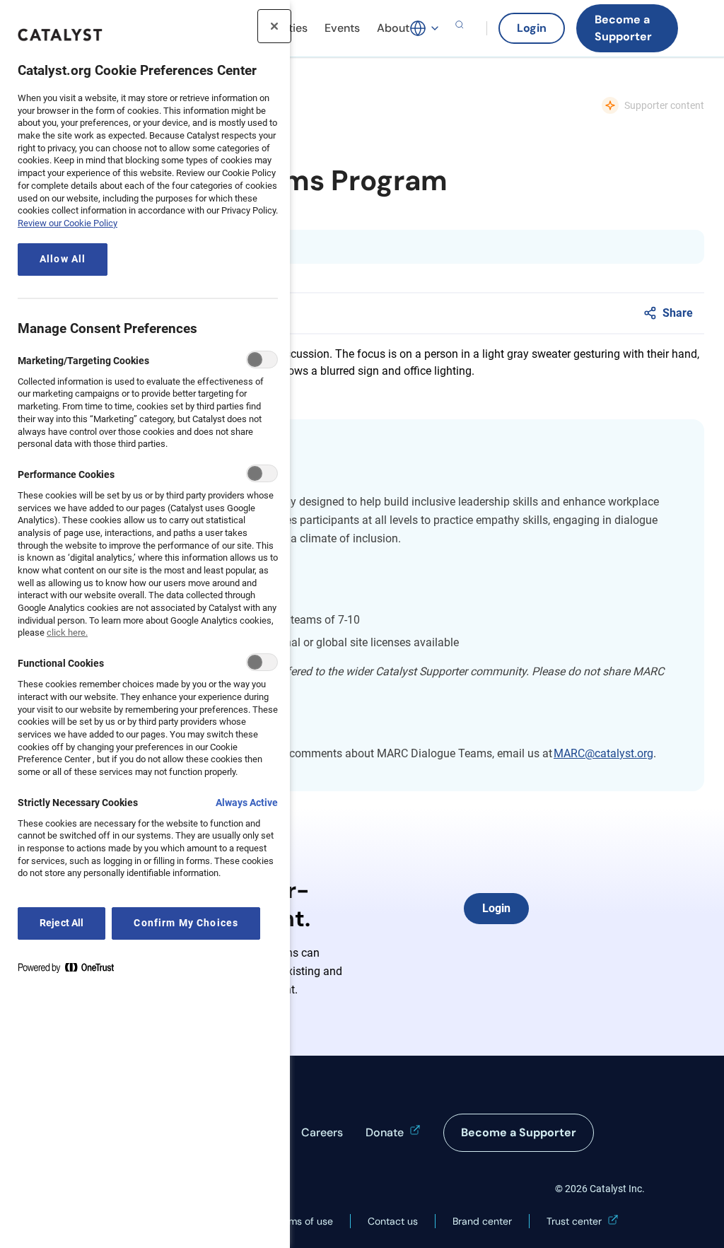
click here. (67, 632)
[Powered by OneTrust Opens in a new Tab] (71, 970)
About (393, 28)
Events (342, 28)
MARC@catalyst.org (603, 753)
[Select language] (424, 28)
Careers (322, 1132)
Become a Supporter (623, 28)
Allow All (63, 259)
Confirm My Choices (186, 923)
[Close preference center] (274, 26)
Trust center (574, 1221)
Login (532, 28)
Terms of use (303, 1221)
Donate (385, 1132)
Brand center (482, 1221)
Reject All (61, 923)
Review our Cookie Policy (67, 223)
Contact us (393, 1221)
